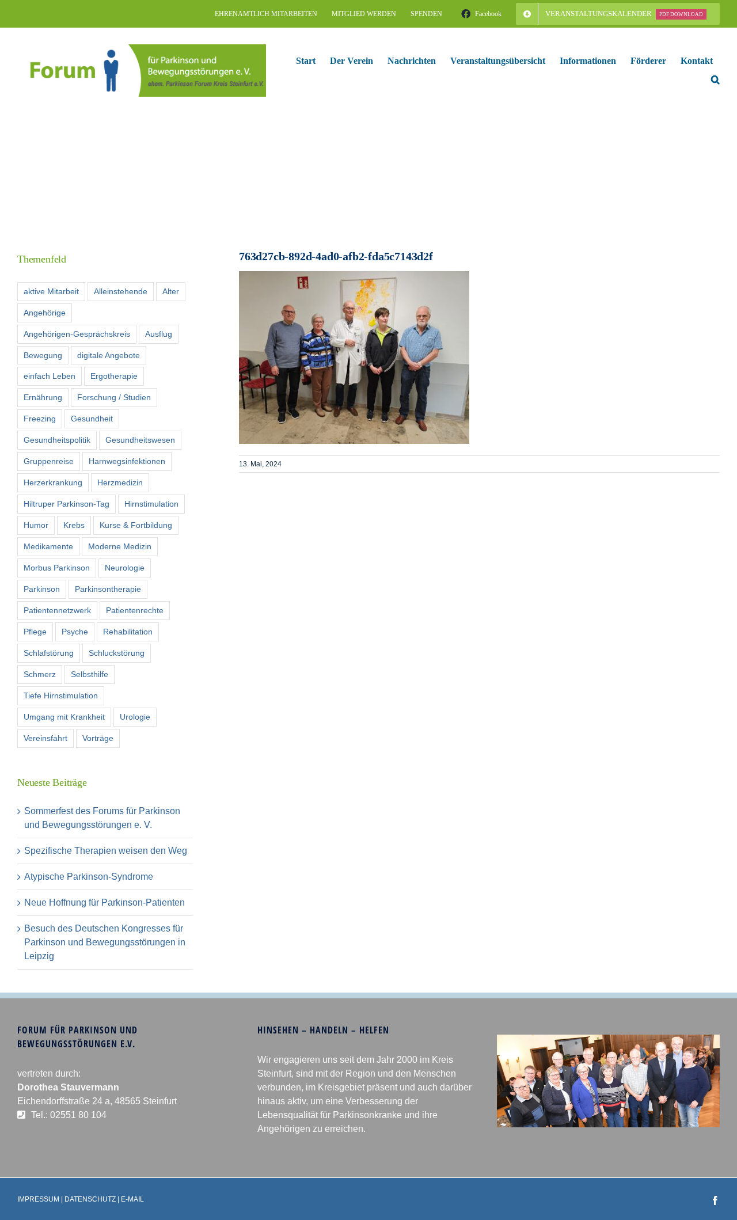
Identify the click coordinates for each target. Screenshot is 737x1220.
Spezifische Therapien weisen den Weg (105, 851)
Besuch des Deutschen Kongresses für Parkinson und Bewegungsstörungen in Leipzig (104, 942)
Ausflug (158, 334)
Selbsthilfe (89, 674)
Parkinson (42, 589)
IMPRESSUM (38, 1199)
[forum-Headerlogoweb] (141, 49)
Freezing (40, 418)
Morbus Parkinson (57, 567)
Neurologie (125, 567)
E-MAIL (132, 1199)
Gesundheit (92, 418)
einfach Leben (49, 376)
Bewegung (43, 355)
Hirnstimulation (151, 503)
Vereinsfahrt (45, 738)
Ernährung (43, 397)
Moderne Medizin (119, 546)
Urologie (135, 716)
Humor (36, 525)
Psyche (75, 631)
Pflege (35, 631)
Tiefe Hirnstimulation (61, 695)
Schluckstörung (117, 652)
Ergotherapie (114, 376)
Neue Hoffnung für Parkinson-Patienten (104, 902)
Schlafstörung (49, 652)
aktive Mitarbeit (51, 291)
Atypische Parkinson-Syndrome (88, 876)
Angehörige (45, 312)
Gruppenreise (49, 461)
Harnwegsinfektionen (127, 461)
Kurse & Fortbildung (136, 525)
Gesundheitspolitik (57, 439)
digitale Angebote (108, 355)
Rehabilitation (128, 631)
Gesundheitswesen (140, 439)
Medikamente (48, 546)
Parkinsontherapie (108, 589)
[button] (715, 79)
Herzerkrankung (53, 482)
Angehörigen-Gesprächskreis (77, 334)
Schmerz (40, 674)
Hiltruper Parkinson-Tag (66, 503)
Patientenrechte (135, 610)
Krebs (74, 525)
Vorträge (97, 738)
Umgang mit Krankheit (64, 716)
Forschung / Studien (114, 397)
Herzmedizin (120, 482)
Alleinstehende (120, 291)
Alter (170, 291)
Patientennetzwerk (57, 610)
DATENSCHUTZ (90, 1199)
